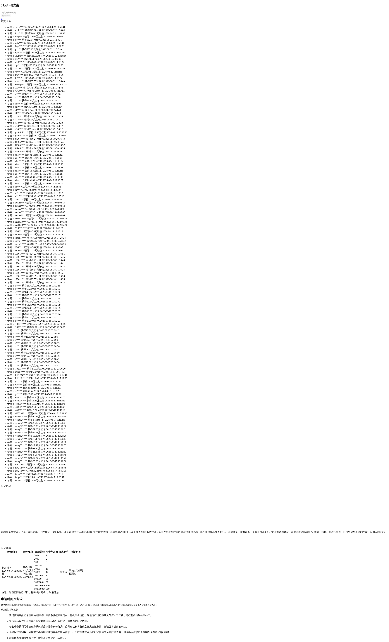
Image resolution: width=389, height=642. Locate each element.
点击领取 (6, 15)
